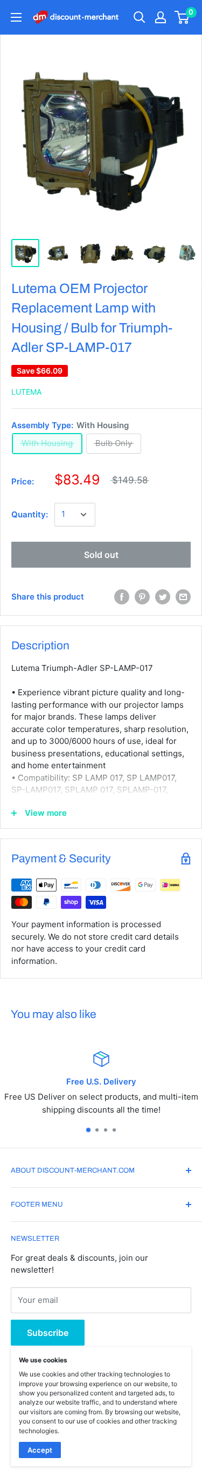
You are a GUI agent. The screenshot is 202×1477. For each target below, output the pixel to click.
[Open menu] (16, 17)
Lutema (26, 391)
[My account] (160, 17)
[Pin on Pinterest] (142, 596)
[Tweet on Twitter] (162, 596)
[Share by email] (183, 596)
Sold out (101, 554)
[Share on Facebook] (121, 596)
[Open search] (139, 17)
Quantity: (29, 514)
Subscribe (47, 1332)
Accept (39, 1450)
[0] (182, 17)
